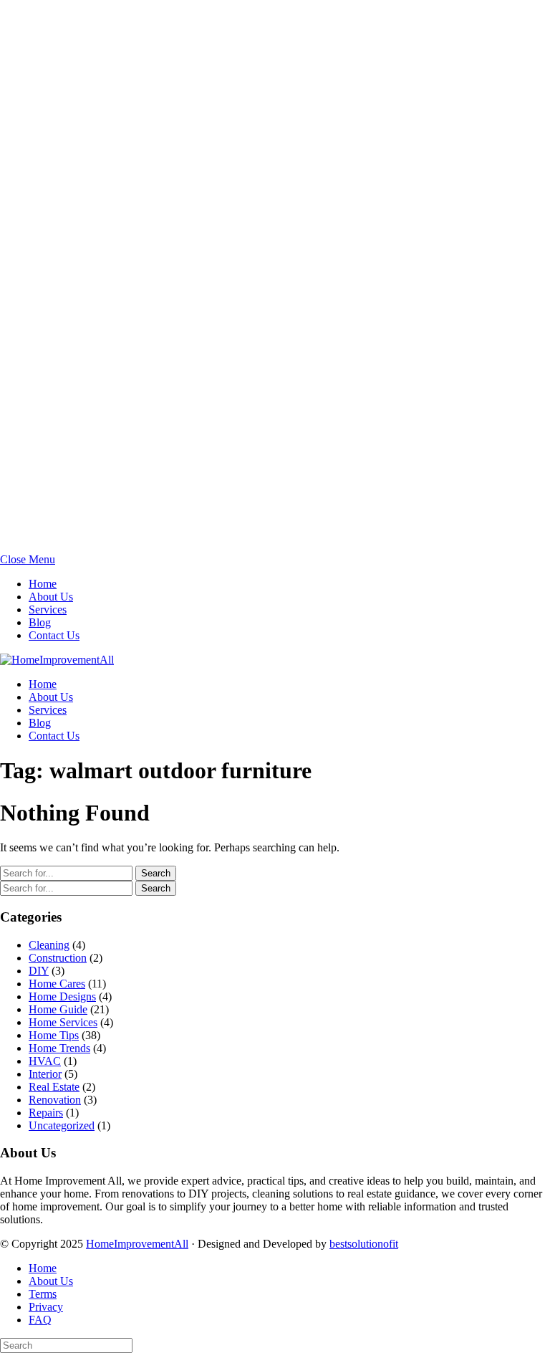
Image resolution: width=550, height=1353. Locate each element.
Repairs (46, 1112)
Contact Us (54, 635)
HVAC (45, 1061)
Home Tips (54, 1035)
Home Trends (59, 1048)
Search (155, 873)
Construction (58, 958)
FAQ (40, 1320)
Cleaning (49, 945)
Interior (45, 1074)
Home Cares (57, 983)
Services (48, 609)
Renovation (55, 1100)
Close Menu (27, 559)
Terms (43, 1294)
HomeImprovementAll (137, 1244)
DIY (39, 971)
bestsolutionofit (363, 1244)
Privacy (46, 1307)
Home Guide (58, 1009)
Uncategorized (62, 1125)
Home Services (63, 1022)
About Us (51, 597)
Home (43, 584)
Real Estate (54, 1087)
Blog (40, 622)
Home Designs (62, 996)
